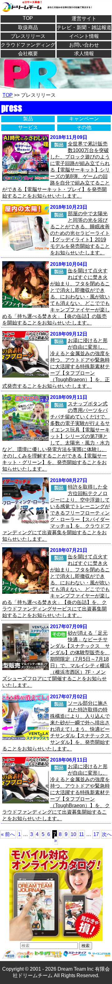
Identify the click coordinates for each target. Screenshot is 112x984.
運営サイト (84, 18)
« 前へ (8, 834)
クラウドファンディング (28, 44)
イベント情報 (84, 36)
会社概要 (28, 53)
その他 (84, 127)
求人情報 (84, 53)
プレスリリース (28, 36)
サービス (28, 127)
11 (81, 834)
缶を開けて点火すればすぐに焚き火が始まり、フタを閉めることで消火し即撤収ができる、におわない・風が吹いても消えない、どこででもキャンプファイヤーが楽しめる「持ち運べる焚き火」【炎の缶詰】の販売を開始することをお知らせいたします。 (56, 296)
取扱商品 (28, 27)
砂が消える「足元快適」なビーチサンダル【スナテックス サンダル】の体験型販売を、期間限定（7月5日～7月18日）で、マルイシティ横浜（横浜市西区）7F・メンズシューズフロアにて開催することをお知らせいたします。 (56, 659)
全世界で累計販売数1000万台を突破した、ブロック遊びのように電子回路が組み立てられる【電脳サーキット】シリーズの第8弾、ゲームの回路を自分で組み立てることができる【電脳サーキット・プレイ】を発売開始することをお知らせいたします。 (56, 170)
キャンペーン (84, 118)
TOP (28, 18)
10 (73, 834)
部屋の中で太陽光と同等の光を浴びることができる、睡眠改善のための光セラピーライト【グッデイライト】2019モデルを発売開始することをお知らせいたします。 (80, 233)
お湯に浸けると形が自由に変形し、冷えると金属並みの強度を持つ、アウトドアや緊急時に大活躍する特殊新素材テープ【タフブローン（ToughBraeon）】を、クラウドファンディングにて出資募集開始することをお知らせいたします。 (56, 792)
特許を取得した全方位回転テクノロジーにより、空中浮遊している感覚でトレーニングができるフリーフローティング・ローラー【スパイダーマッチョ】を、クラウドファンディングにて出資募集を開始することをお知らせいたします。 (56, 513)
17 (96, 834)
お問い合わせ (84, 44)
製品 (28, 118)
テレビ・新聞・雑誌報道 (84, 27)
